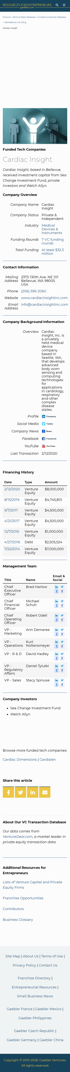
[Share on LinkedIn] (32, 792)
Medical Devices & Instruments (52, 229)
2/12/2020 (12, 489)
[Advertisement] (35, 69)
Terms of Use (52, 956)
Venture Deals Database (24, 17)
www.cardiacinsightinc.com (44, 298)
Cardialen (48, 760)
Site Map (12, 956)
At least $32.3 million (53, 252)
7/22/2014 (12, 549)
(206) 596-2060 (33, 291)
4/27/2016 (12, 542)
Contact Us (48, 965)
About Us (30, 956)
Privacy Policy (24, 965)
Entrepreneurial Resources (34, 987)
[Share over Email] (44, 792)
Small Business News (35, 996)
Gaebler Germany (22, 1040)
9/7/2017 (11, 510)
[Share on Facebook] (8, 792)
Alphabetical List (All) (14, 22)
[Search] (57, 5)
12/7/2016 (11, 531)
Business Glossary (18, 920)
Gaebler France (19, 1009)
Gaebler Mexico (48, 1009)
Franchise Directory (34, 978)
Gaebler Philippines (35, 1018)
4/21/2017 (12, 521)
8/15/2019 (11, 500)
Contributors (13, 909)
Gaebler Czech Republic (34, 1031)
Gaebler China (51, 1040)
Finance (6, 17)
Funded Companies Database (52, 17)
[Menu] (64, 5)
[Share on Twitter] (20, 792)
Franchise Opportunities (23, 898)
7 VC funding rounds (53, 241)
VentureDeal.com (17, 837)
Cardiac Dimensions (20, 760)
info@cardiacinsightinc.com (44, 304)
